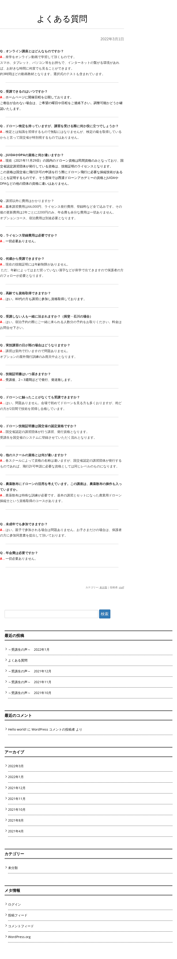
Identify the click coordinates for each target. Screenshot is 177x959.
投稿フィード (17, 915)
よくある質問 (17, 660)
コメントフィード (21, 926)
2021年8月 (16, 820)
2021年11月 (17, 798)
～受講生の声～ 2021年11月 (29, 682)
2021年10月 (17, 809)
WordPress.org (19, 937)
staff (121, 587)
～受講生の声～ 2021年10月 (29, 693)
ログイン (14, 904)
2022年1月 (16, 777)
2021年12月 (17, 788)
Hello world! (17, 729)
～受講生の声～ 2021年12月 (29, 671)
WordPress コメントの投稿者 (53, 729)
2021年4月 (16, 831)
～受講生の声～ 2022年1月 (29, 649)
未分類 (103, 587)
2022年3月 (16, 766)
